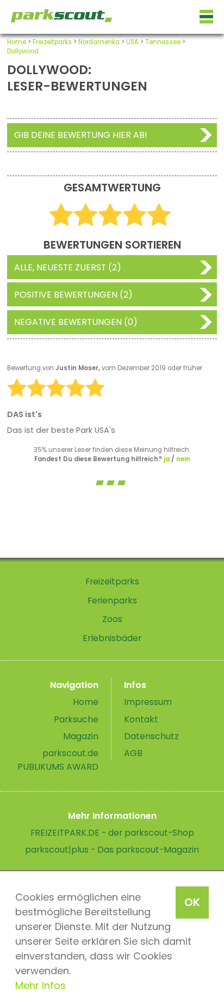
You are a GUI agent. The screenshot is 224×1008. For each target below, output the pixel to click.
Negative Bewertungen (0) (76, 322)
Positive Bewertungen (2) (73, 294)
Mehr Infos (40, 985)
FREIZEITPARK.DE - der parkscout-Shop (112, 832)
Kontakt (141, 719)
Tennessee (163, 42)
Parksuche (76, 719)
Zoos (112, 619)
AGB (133, 753)
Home (16, 42)
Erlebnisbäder (112, 638)
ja (167, 459)
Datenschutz (151, 736)
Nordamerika (99, 42)
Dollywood (23, 51)
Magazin (80, 736)
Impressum (148, 702)
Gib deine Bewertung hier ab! (80, 135)
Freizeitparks (52, 42)
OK (192, 902)
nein (183, 459)
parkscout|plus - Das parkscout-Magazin (112, 849)
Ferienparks (112, 600)
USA (132, 42)
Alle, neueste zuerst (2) (67, 267)
